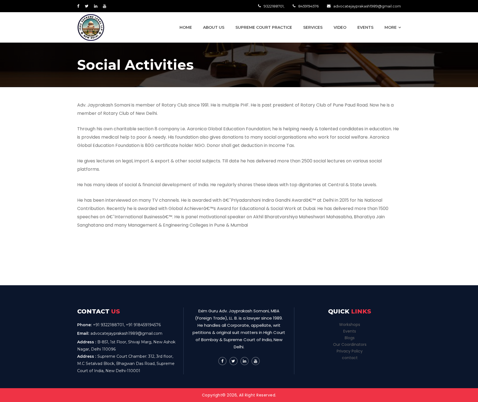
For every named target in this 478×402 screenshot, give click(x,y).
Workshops (349, 324)
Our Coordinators (350, 344)
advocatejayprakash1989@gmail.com (367, 6)
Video (340, 27)
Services (313, 27)
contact (350, 357)
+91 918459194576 (143, 324)
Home (186, 27)
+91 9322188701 (108, 324)
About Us (213, 27)
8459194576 (308, 6)
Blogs (350, 338)
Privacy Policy (350, 351)
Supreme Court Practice (263, 27)
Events (365, 27)
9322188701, (274, 6)
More (391, 27)
